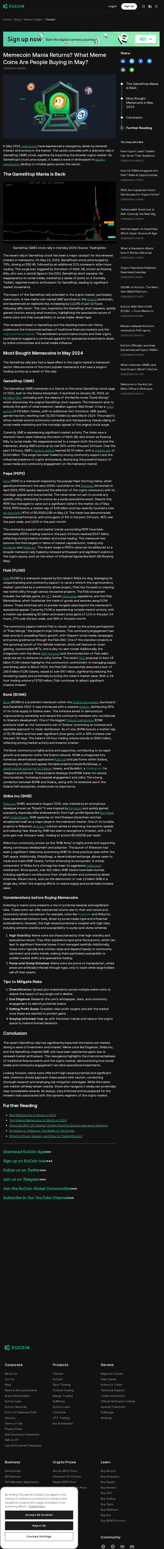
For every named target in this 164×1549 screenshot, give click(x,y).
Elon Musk (107, 812)
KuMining (59, 1401)
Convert (58, 1373)
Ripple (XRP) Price (64, 1482)
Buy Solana (108, 1498)
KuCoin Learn (61, 1406)
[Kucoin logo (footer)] (19, 1347)
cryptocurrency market (19, 334)
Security (10, 1417)
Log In (112, 6)
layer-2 (41, 826)
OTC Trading (61, 1417)
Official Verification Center (118, 1401)
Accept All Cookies (39, 1514)
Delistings (107, 1412)
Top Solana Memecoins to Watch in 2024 (38, 1120)
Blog (17, 19)
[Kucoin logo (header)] (13, 6)
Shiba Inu (29, 547)
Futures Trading (63, 1390)
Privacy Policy (13, 1428)
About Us (11, 1373)
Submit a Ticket (111, 1384)
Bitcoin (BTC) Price (65, 1471)
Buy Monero (109, 1487)
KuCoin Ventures (16, 1406)
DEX (18, 397)
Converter (59, 1412)
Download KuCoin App (24, 1151)
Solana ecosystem (85, 702)
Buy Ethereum (110, 1476)
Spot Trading (61, 1384)
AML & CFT (12, 1439)
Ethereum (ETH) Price (67, 1476)
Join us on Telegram (21, 1179)
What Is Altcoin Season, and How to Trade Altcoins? (46, 1136)
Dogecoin (9, 547)
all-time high (12, 512)
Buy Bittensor (109, 1509)
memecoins (29, 146)
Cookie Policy (37, 1506)
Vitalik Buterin (18, 817)
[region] (39, 1518)
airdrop (84, 706)
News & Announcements (21, 1390)
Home (7, 19)
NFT (48, 596)
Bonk (6, 702)
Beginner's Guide (112, 1373)
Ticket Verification (113, 1395)
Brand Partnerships (17, 1395)
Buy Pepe (107, 1504)
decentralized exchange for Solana (27, 768)
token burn (94, 865)
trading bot (94, 768)
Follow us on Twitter (21, 1170)
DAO (82, 658)
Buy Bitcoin (108, 1471)
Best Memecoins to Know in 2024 (32, 1115)
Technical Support (113, 1390)
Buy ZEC (106, 1493)
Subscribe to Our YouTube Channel (35, 1197)
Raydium (9, 397)
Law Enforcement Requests (23, 1445)
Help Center (108, 1379)
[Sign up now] (81, 39)
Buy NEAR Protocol (113, 1520)
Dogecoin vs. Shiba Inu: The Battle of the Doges (41, 1130)
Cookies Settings (39, 1536)
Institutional (12, 1471)
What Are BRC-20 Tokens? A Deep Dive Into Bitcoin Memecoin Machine (58, 1125)
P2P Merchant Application (22, 1482)
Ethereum (87, 485)
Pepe (6, 481)
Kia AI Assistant (63, 1423)
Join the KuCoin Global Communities (37, 1188)
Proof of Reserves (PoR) (20, 1412)
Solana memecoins (80, 720)
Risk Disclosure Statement (22, 1434)
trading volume (44, 450)
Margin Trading (63, 1395)
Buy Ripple (108, 1482)
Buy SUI (106, 1515)
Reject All (39, 1525)
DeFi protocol (50, 653)
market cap (103, 450)
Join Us (9, 1379)
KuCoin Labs (13, 1401)
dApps (60, 759)
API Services (13, 1476)
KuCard (58, 1379)
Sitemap (106, 1417)
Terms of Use (13, 1423)
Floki (6, 578)
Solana (92, 299)
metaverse (69, 596)
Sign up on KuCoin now (24, 1161)
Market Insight (33, 19)
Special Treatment (113, 1406)
